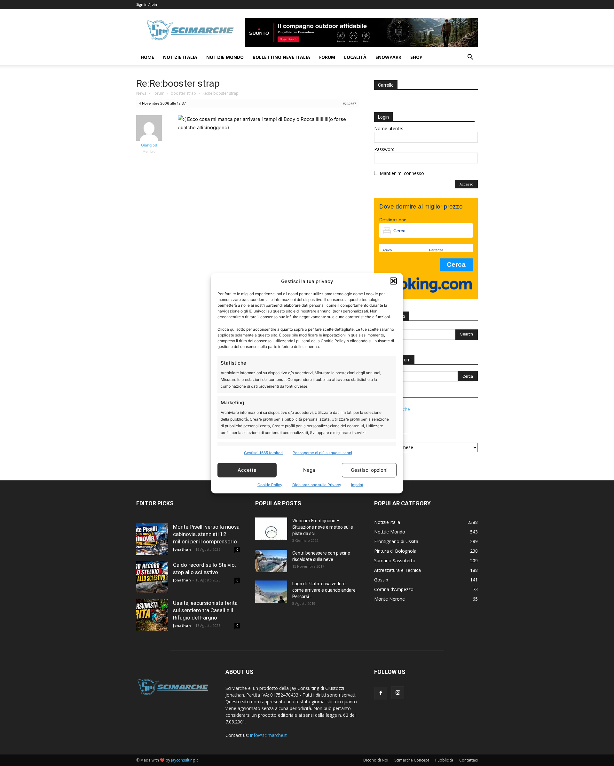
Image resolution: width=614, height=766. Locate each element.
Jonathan (182, 549)
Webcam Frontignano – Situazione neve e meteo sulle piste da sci (322, 527)
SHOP (416, 57)
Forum (327, 57)
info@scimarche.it (268, 735)
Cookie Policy (269, 484)
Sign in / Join (146, 4)
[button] (393, 281)
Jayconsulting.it (184, 760)
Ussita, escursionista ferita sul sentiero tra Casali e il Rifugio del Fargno (205, 610)
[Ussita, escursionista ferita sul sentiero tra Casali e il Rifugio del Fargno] (152, 615)
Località (355, 57)
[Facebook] (380, 693)
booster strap (183, 93)
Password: (385, 149)
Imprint (357, 484)
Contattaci (468, 760)
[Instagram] (397, 692)
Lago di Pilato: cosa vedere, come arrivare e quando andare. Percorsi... (324, 590)
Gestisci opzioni (369, 470)
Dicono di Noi (375, 760)
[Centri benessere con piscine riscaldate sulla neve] (271, 561)
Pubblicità (444, 760)
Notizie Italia (180, 57)
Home (147, 57)
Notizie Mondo (225, 57)
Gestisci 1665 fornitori (263, 452)
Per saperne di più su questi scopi (322, 452)
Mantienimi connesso (402, 173)
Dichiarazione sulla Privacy (316, 484)
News (141, 93)
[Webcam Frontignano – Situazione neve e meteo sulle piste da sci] (271, 528)
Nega (309, 470)
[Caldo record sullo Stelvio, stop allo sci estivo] (152, 577)
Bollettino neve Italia (281, 57)
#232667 (349, 104)
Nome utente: (388, 128)
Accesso (466, 184)
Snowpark (388, 57)
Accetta (247, 470)
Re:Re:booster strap (178, 83)
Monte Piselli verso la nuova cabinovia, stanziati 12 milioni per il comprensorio (206, 534)
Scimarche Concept (411, 760)
